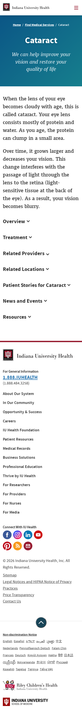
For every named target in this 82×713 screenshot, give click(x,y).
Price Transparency (18, 594)
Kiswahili (8, 669)
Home (17, 25)
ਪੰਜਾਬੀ (51, 662)
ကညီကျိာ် (9, 662)
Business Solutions (19, 457)
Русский (62, 662)
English (7, 641)
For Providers (14, 494)
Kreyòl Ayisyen (37, 655)
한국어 (41, 662)
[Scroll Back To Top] (41, 622)
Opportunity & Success (22, 412)
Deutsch (20, 655)
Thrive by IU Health (19, 476)
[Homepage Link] (26, 7)
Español (19, 641)
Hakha (52, 655)
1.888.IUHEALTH (20, 377)
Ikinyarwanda (26, 662)
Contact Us (12, 601)
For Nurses (12, 503)
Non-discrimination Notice (20, 635)
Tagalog (21, 669)
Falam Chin (59, 648)
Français (8, 655)
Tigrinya (33, 669)
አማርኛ (30, 641)
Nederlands (10, 648)
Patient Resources (18, 439)
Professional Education (22, 466)
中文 (59, 641)
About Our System (18, 393)
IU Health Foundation (21, 430)
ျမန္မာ (50, 641)
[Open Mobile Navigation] (76, 8)
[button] (41, 254)
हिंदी (60, 655)
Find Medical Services (39, 25)
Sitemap (10, 575)
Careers (9, 421)
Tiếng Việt (46, 669)
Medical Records (16, 448)
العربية (40, 641)
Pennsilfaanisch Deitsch (34, 648)
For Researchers (16, 485)
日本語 (68, 655)
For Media (11, 512)
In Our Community (18, 402)
